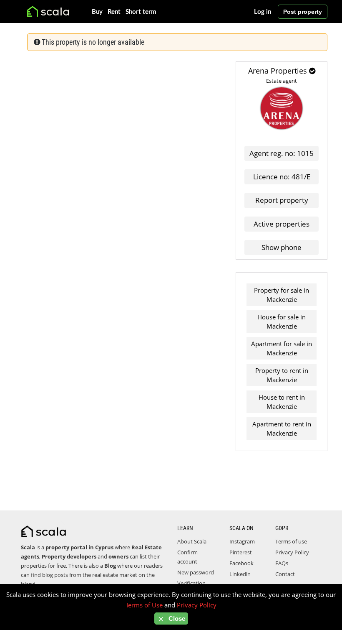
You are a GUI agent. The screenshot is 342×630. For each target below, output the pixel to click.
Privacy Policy (292, 552)
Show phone (282, 247)
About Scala (191, 541)
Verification (191, 583)
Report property (281, 200)
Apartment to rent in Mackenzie (281, 428)
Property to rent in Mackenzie (281, 375)
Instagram (242, 541)
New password (195, 572)
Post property (302, 11)
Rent (114, 12)
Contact (285, 574)
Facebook (241, 563)
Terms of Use (144, 605)
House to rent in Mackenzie (282, 402)
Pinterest (240, 552)
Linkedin (240, 574)
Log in (262, 12)
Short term (141, 12)
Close (176, 618)
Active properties (281, 224)
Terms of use (291, 541)
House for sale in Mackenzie (281, 321)
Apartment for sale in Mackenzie (281, 348)
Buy (97, 12)
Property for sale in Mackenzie (281, 295)
